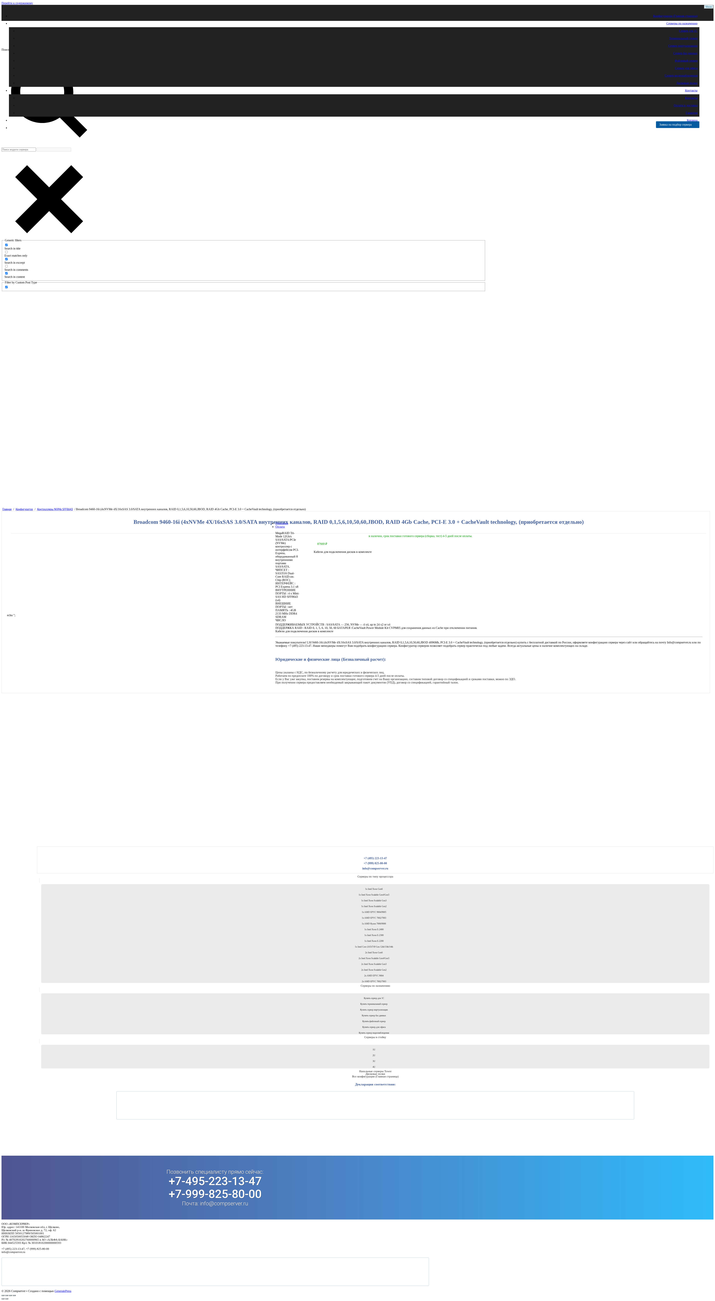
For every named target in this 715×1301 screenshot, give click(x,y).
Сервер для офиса (686, 68)
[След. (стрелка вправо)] (6, 1298)
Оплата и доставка (685, 105)
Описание (281, 523)
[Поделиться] (10, 1295)
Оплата (280, 526)
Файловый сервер (686, 60)
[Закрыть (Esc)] (14, 1295)
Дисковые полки (686, 83)
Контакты (691, 90)
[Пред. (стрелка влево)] (2, 1298)
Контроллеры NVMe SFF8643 (55, 509)
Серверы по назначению (681, 23)
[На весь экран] (6, 1295)
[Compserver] (33, 39)
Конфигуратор (24, 509)
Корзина (692, 120)
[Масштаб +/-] (2, 1295)
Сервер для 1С (688, 30)
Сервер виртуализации (682, 45)
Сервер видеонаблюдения (681, 75)
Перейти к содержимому (17, 3)
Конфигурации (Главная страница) (675, 16)
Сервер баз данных (685, 53)
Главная (7, 509)
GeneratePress (63, 1291)
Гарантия (691, 112)
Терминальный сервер (683, 38)
